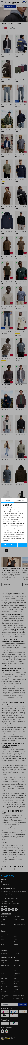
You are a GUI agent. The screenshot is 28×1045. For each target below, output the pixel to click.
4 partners (17, 515)
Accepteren (22, 545)
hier (23, 532)
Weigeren (13, 545)
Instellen (5, 545)
